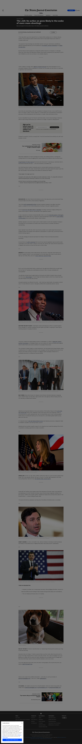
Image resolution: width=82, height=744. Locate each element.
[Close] (22, 723)
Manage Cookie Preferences (12, 739)
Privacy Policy (5, 737)
